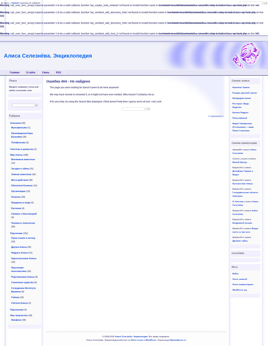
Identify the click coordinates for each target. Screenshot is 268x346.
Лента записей (239, 279)
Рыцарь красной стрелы (244, 93)
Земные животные (21, 174)
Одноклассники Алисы (23, 258)
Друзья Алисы (19, 247)
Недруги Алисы (19, 252)
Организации (18, 191)
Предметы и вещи (20, 202)
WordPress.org (239, 290)
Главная (14, 72)
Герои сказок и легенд (23, 238)
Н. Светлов (237, 201)
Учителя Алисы (19, 303)
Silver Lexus (137, 340)
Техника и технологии (23, 223)
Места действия (19, 180)
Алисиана (15, 123)
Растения (16, 208)
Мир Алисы (16, 155)
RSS (58, 72)
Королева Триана (241, 87)
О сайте (30, 72)
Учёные (15, 297)
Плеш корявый (239, 118)
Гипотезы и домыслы (21, 149)
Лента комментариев (242, 284)
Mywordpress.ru (178, 340)
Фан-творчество (19, 315)
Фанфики (16, 320)
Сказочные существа (22, 282)
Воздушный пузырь (242, 223)
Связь (45, 72)
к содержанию (215, 116)
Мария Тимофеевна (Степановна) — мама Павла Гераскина (243, 127)
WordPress (151, 340)
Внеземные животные (23, 159)
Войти (235, 274)
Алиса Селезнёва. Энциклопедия (48, 56)
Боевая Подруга (240, 112)
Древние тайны (240, 241)
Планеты (16, 197)
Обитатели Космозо (22, 185)
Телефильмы (18, 142)
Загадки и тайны (20, 168)
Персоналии (17, 309)
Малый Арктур (239, 162)
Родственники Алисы (23, 277)
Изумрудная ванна (241, 98)
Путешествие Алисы (242, 184)
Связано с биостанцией (24, 214)
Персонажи (16, 233)
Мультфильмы (19, 127)
